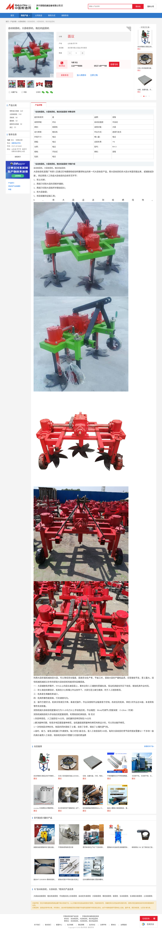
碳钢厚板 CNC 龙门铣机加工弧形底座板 (145, 847)
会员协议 (92, 925)
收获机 (115, 896)
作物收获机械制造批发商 (90, 916)
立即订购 (94, 75)
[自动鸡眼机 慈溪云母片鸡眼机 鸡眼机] (145, 37)
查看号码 (114, 64)
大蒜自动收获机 (40, 896)
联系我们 (48, 925)
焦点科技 (84, 927)
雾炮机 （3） (14, 121)
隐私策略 (81, 925)
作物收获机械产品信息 (70, 916)
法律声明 (103, 925)
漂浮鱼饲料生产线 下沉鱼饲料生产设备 (96, 847)
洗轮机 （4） (14, 118)
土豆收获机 (148, 896)
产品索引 (11, 183)
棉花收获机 (107, 896)
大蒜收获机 (22, 21)
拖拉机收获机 (52, 896)
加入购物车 (81, 75)
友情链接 (124, 925)
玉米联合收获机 (136, 896)
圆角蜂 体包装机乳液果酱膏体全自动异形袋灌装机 (124, 847)
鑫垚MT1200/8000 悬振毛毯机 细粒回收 (47, 879)
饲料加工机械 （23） (17, 111)
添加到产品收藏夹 (14, 186)
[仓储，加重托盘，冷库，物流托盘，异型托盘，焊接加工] (145, 80)
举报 (25, 92)
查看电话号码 (16, 143)
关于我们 (37, 925)
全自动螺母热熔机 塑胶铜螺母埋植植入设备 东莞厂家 (100, 879)
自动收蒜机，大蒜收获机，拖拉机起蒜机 (84, 919)
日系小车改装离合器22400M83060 (149, 68)
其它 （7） (13, 127)
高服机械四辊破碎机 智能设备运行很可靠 (47, 847)
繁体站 (113, 925)
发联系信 (64, 75)
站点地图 (70, 925)
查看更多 (18, 157)
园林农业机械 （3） (16, 124)
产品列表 (13, 21)
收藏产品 (14, 92)
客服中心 (59, 925)
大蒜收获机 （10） (16, 114)
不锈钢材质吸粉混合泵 (65, 847)
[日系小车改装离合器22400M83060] (145, 58)
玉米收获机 (123, 896)
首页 (7, 21)
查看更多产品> (149, 746)
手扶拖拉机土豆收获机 (68, 896)
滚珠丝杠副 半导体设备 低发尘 (68, 879)
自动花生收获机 (84, 896)
